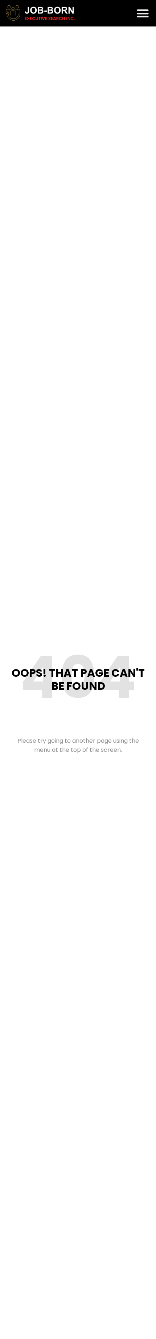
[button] (143, 13)
